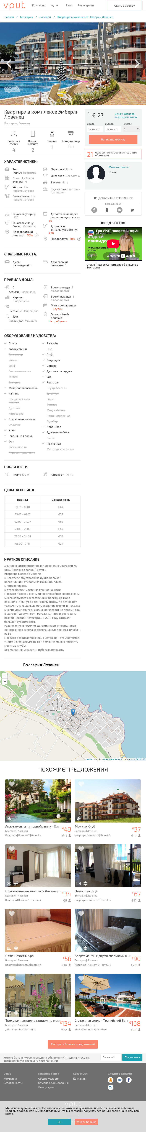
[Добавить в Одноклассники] (107, 211)
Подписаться (132, 1057)
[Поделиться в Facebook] (94, 211)
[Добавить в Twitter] (132, 211)
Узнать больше (86, 1121)
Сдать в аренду (124, 5)
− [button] (5, 681)
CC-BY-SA (140, 759)
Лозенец (45, 17)
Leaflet (89, 759)
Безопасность (13, 1082)
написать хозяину (113, 139)
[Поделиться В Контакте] (119, 211)
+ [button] (5, 676)
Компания (10, 1078)
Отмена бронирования (53, 1082)
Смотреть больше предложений (73, 1044)
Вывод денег (47, 1087)
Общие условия (48, 1078)
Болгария (26, 17)
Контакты (38, 5)
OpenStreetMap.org (112, 759)
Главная (9, 17)
